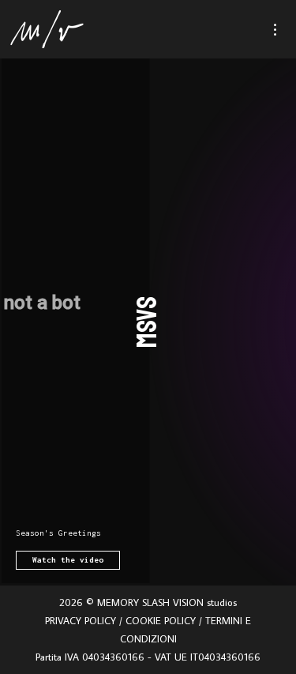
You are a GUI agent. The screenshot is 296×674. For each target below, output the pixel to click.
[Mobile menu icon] (282, 30)
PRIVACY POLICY (80, 620)
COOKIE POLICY (161, 620)
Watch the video (67, 559)
